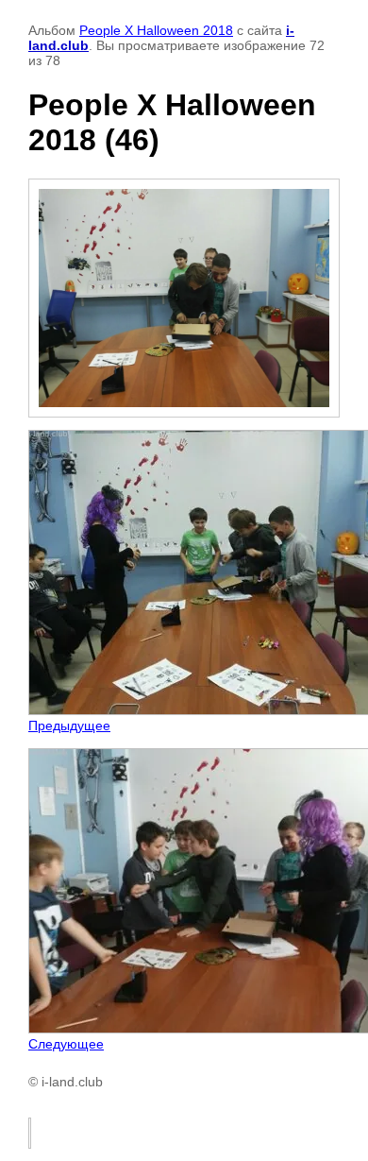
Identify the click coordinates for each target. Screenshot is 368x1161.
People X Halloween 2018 (156, 30)
